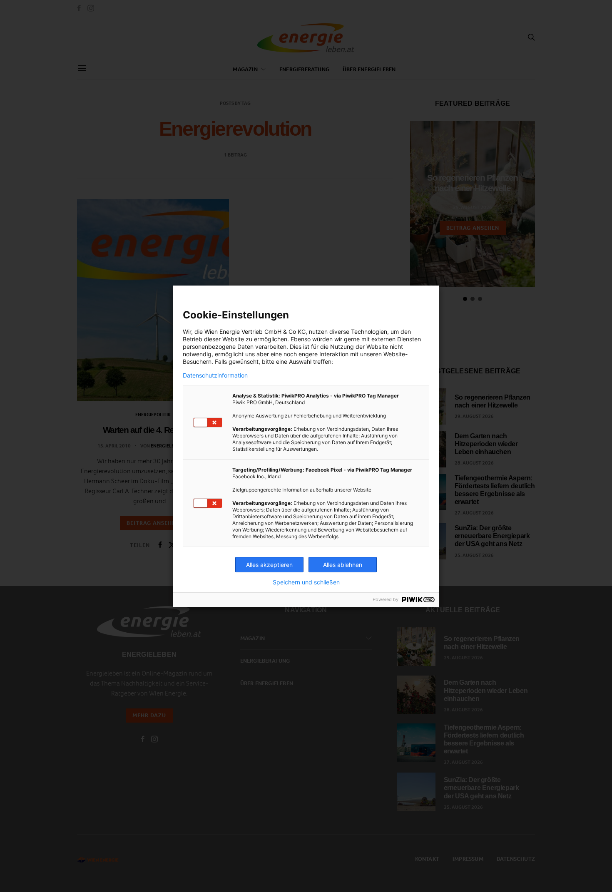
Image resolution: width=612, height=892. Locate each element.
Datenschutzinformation (215, 375)
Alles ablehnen (342, 564)
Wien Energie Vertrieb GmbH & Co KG (255, 331)
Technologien (369, 331)
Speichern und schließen (306, 582)
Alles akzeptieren (269, 564)
